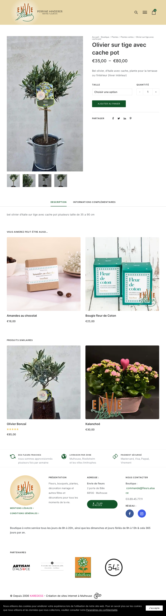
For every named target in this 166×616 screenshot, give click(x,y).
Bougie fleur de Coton (100, 315)
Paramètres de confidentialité (101, 610)
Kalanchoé (92, 424)
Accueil (95, 37)
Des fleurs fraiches (29, 455)
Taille (96, 84)
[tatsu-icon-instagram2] (142, 513)
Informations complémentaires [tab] (94, 202)
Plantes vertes (127, 37)
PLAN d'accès (98, 504)
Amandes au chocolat (22, 315)
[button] (77, 314)
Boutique (105, 37)
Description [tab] (59, 202)
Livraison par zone (80, 455)
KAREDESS (36, 595)
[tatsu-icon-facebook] (130, 513)
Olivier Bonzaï (16, 424)
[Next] (81, 104)
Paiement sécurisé (131, 455)
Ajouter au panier (109, 103)
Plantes (115, 37)
